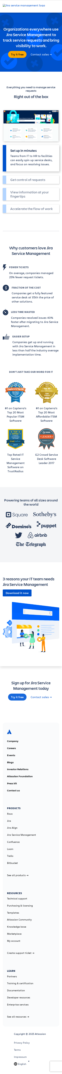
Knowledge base (16, 926)
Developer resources (18, 997)
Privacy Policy (22, 1042)
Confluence (13, 842)
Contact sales (40, 54)
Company (12, 741)
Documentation (16, 990)
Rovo (10, 813)
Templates (13, 912)
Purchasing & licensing (20, 905)
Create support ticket (19, 953)
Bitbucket (12, 863)
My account (13, 940)
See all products (16, 875)
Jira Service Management (21, 834)
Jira (9, 820)
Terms (17, 1049)
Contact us (13, 790)
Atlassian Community (19, 919)
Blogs (10, 762)
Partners (12, 976)
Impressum (20, 1057)
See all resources (16, 1016)
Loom (10, 849)
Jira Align (12, 827)
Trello (10, 856)
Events (11, 755)
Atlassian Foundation (20, 776)
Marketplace (14, 933)
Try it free (17, 54)
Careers (11, 748)
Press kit (12, 783)
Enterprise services (18, 1004)
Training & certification (20, 983)
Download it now (17, 593)
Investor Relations (17, 769)
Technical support (17, 898)
